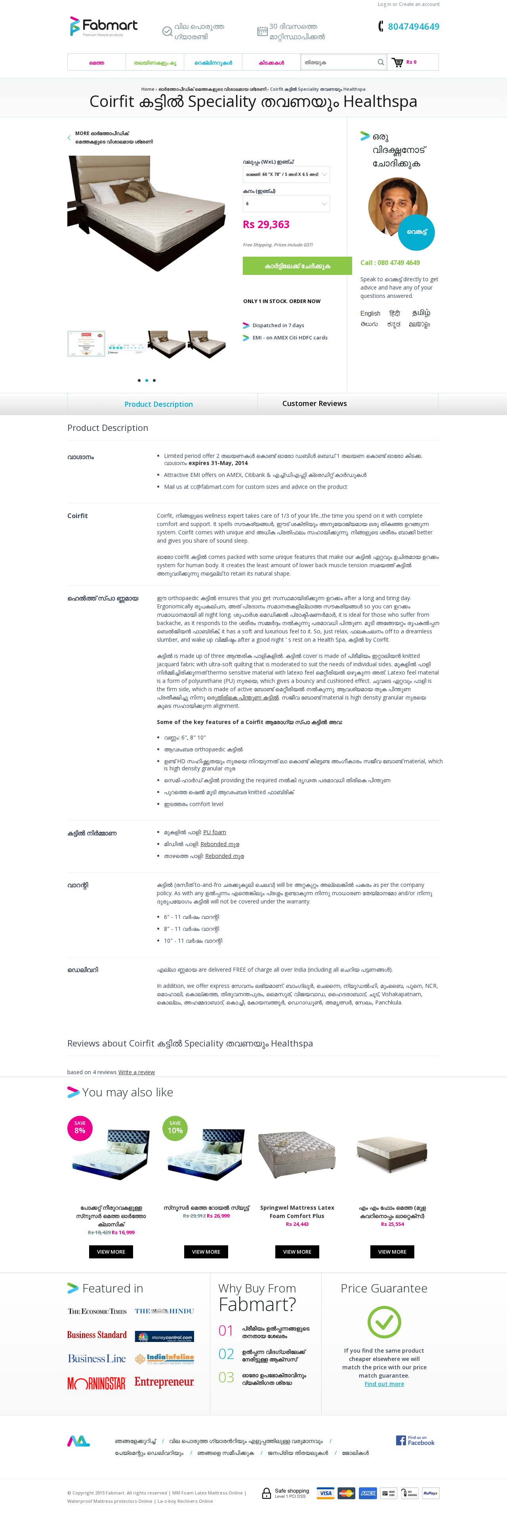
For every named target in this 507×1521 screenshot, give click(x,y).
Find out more (384, 1384)
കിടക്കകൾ (271, 62)
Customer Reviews (314, 403)
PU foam (214, 832)
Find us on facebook (415, 1440)
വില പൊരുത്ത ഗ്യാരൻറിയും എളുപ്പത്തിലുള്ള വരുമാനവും (246, 1441)
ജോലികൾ (355, 1452)
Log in (384, 4)
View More (111, 1251)
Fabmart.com (103, 26)
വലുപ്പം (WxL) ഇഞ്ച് (268, 161)
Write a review (136, 1072)
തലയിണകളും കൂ (155, 62)
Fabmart (78, 1441)
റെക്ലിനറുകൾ (213, 62)
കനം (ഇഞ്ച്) (259, 190)
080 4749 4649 (398, 262)
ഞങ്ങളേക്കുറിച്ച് (135, 1441)
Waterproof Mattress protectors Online (109, 1501)
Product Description (158, 404)
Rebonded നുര (219, 844)
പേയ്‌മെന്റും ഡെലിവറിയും (149, 1452)
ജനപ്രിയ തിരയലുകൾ (298, 1452)
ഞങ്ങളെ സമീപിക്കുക (225, 1452)
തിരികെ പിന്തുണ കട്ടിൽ (248, 697)
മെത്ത (96, 62)
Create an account (419, 4)
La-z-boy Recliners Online (185, 1501)
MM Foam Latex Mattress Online (207, 1493)
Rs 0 (411, 61)
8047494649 (414, 26)
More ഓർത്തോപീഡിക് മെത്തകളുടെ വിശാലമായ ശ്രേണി (114, 137)
